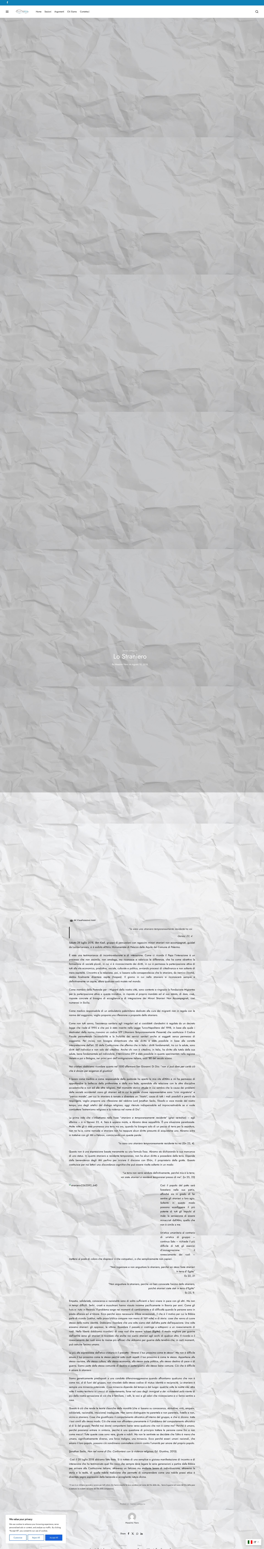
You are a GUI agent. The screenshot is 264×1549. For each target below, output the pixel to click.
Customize (18, 1537)
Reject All (36, 1537)
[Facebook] (128, 1533)
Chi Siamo (72, 11)
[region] (36, 1529)
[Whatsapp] (137, 1533)
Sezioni (48, 11)
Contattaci (84, 11)
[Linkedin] (141, 1533)
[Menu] (7, 11)
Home (38, 11)
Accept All (54, 1537)
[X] (132, 1533)
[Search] (256, 11)
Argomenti (59, 11)
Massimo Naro (121, 664)
